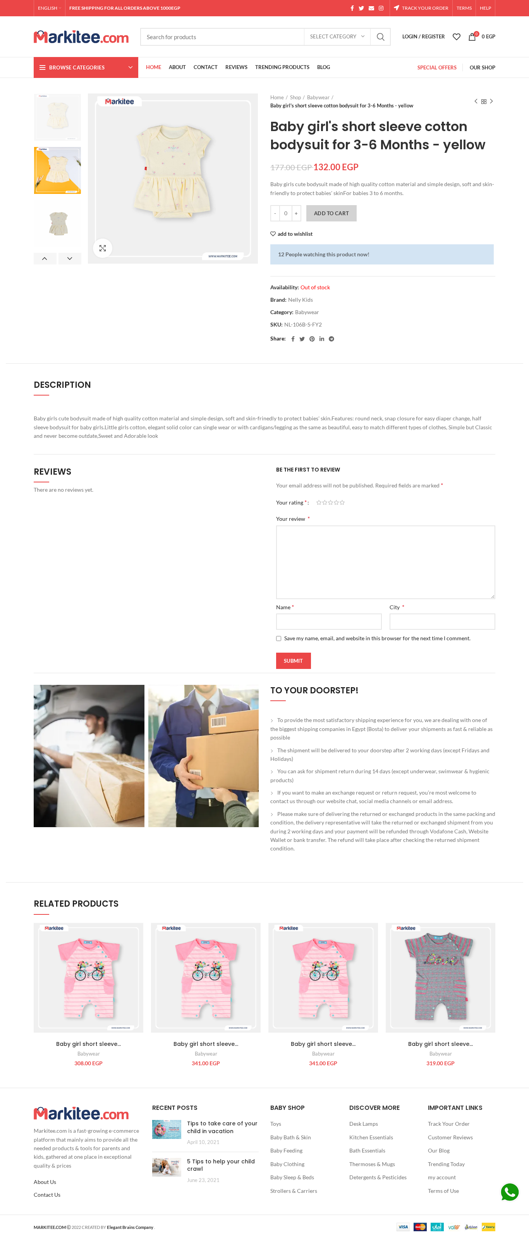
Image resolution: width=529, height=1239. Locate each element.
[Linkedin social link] (321, 339)
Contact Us (47, 1194)
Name (285, 606)
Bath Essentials (367, 1150)
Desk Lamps (363, 1123)
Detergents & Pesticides (378, 1177)
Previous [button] (45, 258)
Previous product (476, 101)
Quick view (137, 970)
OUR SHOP (482, 67)
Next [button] (69, 258)
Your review (293, 518)
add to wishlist (295, 234)
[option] (57, 117)
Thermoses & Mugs (372, 1164)
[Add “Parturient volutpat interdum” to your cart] (137, 953)
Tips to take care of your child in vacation (222, 1127)
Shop (295, 97)
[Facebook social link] (352, 8)
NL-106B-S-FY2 (303, 324)
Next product (491, 101)
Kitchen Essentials (371, 1137)
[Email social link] (371, 8)
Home (277, 97)
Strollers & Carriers (293, 1190)
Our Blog (439, 1150)
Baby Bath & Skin (290, 1137)
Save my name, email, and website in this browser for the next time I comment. (377, 638)
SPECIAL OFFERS (437, 67)
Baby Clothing (287, 1164)
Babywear (318, 97)
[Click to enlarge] (102, 248)
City (397, 606)
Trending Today (446, 1164)
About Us (45, 1182)
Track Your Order (449, 1123)
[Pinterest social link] (312, 339)
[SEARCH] (380, 37)
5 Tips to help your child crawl (221, 1165)
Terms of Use (443, 1190)
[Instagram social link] (381, 8)
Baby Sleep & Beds (292, 1177)
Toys (275, 1123)
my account (442, 1177)
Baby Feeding (286, 1150)
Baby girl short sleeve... (88, 1044)
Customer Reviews (450, 1137)
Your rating (291, 502)
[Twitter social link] (361, 8)
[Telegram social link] (331, 339)
